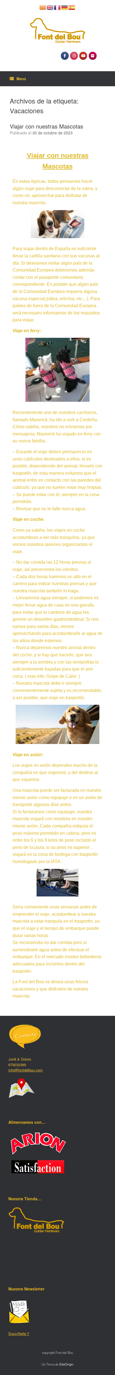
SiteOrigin (66, 1364)
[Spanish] (72, 6)
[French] (57, 6)
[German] (64, 6)
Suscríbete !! (18, 1333)
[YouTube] (83, 56)
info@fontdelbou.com (25, 1070)
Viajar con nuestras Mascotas (46, 126)
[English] (50, 6)
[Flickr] (93, 56)
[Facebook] (65, 56)
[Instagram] (74, 56)
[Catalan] (43, 6)
